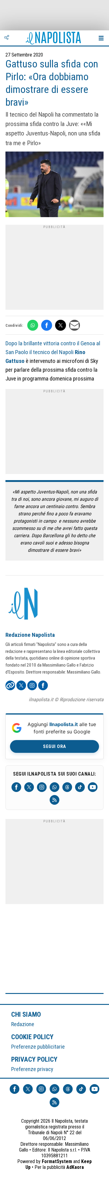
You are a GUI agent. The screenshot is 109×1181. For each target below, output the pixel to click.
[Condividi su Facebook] (46, 325)
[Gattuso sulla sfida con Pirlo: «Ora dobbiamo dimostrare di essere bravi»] (54, 185)
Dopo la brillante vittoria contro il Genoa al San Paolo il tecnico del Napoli (52, 352)
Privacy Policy (34, 1059)
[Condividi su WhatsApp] (32, 325)
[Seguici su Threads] (67, 787)
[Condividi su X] (60, 325)
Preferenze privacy (32, 1069)
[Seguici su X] (29, 787)
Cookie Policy (32, 1037)
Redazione (22, 1024)
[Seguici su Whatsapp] (54, 787)
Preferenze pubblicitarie (38, 1046)
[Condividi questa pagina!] (6, 37)
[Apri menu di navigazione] (101, 38)
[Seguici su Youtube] (92, 787)
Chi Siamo (26, 1014)
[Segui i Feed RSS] (54, 800)
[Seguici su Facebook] (16, 787)
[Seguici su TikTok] (80, 787)
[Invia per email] (74, 325)
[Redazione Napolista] (23, 604)
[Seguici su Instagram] (42, 787)
